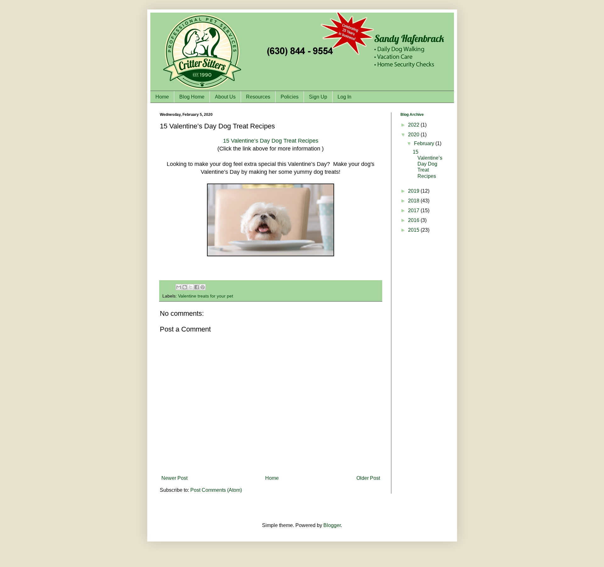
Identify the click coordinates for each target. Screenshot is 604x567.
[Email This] (179, 287)
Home (162, 96)
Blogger (332, 525)
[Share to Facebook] (196, 287)
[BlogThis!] (185, 287)
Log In (344, 96)
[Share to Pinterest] (202, 287)
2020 (414, 134)
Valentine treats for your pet (205, 295)
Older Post (368, 478)
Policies (290, 96)
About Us (225, 96)
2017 (414, 210)
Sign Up (318, 96)
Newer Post (174, 478)
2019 (414, 191)
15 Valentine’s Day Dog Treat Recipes (270, 141)
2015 (414, 230)
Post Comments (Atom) (216, 490)
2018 (414, 200)
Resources (258, 96)
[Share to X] (190, 287)
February (424, 143)
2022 (414, 125)
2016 (414, 220)
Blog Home (191, 96)
